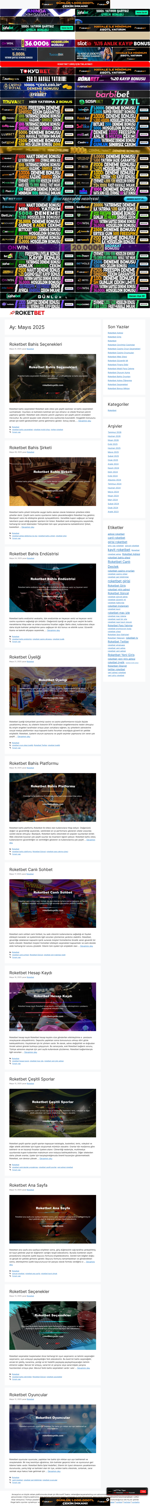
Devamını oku (84, 421)
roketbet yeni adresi (117, 651)
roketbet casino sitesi (117, 574)
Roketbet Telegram (116, 638)
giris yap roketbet (116, 546)
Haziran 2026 (114, 436)
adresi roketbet (116, 534)
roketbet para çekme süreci (57, 852)
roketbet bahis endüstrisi (22, 639)
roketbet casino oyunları (121, 570)
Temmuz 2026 (114, 432)
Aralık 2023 (113, 512)
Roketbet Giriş (114, 337)
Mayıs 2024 (113, 492)
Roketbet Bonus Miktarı (119, 388)
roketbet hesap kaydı (20, 1061)
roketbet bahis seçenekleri (22, 430)
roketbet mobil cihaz (42, 430)
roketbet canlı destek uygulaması (25, 1167)
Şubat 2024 (113, 504)
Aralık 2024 (113, 464)
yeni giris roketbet (116, 675)
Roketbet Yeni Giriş (121, 655)
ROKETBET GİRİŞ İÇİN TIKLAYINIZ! (75, 64)
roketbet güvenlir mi (117, 599)
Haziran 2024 (114, 488)
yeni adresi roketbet (65, 1167)
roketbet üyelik (58, 639)
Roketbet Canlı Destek (119, 564)
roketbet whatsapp (116, 645)
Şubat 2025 (113, 456)
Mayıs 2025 (113, 452)
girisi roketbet (117, 542)
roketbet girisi (61, 536)
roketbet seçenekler (54, 1377)
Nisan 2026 (113, 440)
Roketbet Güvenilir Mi (118, 361)
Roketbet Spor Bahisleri (118, 634)
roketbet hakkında (116, 603)
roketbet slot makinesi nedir (55, 955)
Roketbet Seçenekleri (118, 384)
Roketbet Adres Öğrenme (120, 380)
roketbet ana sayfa (32, 1274)
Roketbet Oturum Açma (119, 372)
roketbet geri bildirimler (33, 1480)
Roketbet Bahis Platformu (33, 763)
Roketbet (15, 427)
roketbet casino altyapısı (42, 639)
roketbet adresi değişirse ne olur (24, 536)
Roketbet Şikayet (117, 665)
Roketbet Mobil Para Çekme (121, 368)
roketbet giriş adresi (119, 589)
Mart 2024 (113, 500)
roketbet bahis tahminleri (22, 1377)
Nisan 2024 (113, 496)
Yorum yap (16, 432)
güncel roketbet (18, 1274)
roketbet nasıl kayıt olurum (120, 622)
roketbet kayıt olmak (49, 1274)
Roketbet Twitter (40, 745)
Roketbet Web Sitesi (117, 357)
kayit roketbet (119, 550)
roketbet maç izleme (117, 616)
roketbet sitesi (114, 631)
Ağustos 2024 (114, 480)
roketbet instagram (118, 606)
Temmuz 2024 (114, 484)
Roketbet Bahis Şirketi (30, 447)
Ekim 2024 (113, 472)
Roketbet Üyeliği (25, 657)
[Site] (37, 110)
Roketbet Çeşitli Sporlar (32, 1079)
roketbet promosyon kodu (119, 628)
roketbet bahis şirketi (46, 536)
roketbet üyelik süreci (132, 663)
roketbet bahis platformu (22, 852)
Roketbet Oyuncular (28, 1394)
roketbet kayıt (114, 609)
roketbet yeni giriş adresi (54, 1061)
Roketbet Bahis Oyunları (119, 376)
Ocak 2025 (113, 460)
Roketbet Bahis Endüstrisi (34, 553)
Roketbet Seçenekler (29, 1291)
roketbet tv (132, 637)
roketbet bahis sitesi (119, 557)
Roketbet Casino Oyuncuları (121, 353)
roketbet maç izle (36, 1061)
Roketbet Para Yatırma (120, 625)
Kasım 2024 (113, 468)
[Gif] (75, 150)
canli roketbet (17, 1480)
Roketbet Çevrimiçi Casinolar (121, 345)
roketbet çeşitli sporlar (47, 1167)
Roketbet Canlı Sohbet (31, 869)
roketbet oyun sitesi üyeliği (22, 745)
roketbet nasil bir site (117, 619)
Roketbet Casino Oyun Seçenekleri (124, 349)
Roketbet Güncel (39, 852)
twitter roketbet (57, 430)
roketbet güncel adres (118, 597)
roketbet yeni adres (116, 648)
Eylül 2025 (113, 444)
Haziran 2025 (114, 448)
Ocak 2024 (113, 508)
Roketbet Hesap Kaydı (30, 972)
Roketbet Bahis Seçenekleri (35, 344)
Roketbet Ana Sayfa (28, 1185)
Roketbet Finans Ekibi (118, 364)
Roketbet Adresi (115, 333)
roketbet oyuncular (50, 1480)
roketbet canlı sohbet (20, 955)
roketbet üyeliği (54, 745)
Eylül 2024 (113, 476)
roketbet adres (114, 554)
